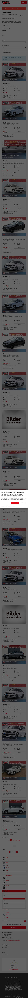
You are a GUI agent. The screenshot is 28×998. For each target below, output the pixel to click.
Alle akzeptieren (15, 503)
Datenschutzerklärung (5, 506)
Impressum (13, 506)
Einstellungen (23, 503)
